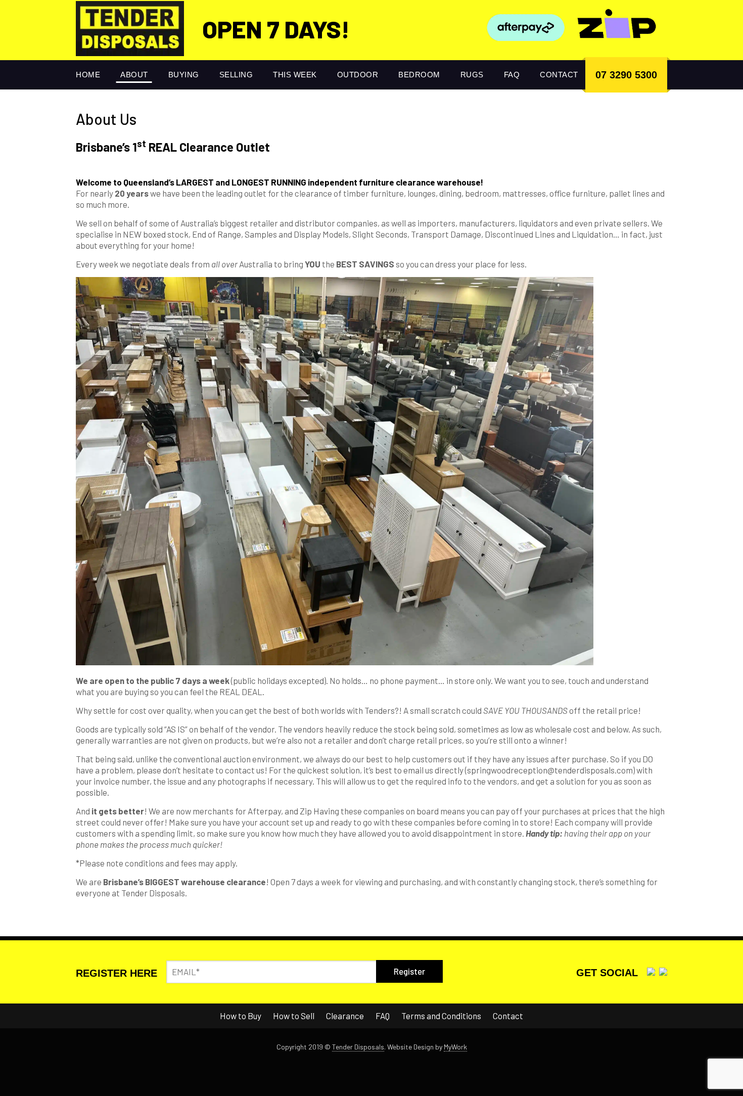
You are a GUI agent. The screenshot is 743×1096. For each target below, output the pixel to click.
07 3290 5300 (626, 74)
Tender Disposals (358, 1046)
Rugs (472, 74)
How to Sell (293, 1016)
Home (88, 74)
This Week (295, 74)
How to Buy (240, 1016)
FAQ (512, 74)
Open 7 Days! (276, 28)
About (134, 74)
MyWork (455, 1046)
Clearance (345, 1016)
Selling (236, 74)
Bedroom (419, 74)
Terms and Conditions (441, 1016)
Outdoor (358, 74)
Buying (183, 74)
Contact (559, 74)
